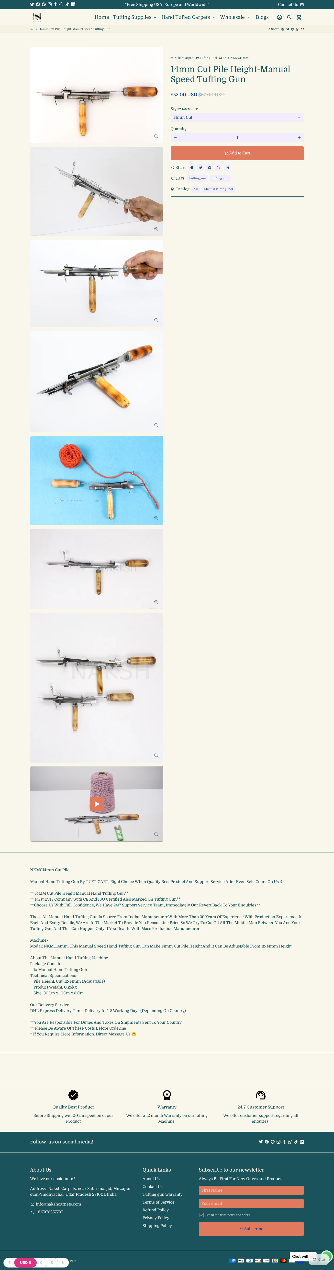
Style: (184, 109)
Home (102, 17)
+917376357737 (47, 1212)
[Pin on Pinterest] (292, 29)
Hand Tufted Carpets (188, 17)
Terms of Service (159, 1202)
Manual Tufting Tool (218, 189)
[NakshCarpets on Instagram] (50, 4)
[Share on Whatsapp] (297, 29)
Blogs (262, 17)
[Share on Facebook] (282, 29)
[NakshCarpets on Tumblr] (55, 4)
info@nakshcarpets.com (56, 1204)
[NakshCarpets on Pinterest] (44, 4)
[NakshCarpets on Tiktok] (67, 4)
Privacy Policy (156, 1218)
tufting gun (220, 178)
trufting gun (197, 178)
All (196, 189)
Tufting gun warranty (162, 1194)
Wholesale (235, 17)
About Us (151, 1179)
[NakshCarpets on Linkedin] (73, 4)
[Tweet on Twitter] (287, 29)
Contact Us (288, 4)
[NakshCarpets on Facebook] (38, 4)
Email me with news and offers (228, 1215)
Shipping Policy (157, 1226)
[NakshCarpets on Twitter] (32, 4)
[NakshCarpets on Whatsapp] (61, 4)
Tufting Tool (206, 58)
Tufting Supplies (135, 17)
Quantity (179, 129)
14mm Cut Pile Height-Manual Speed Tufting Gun (75, 29)
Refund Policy (156, 1210)
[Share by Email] (302, 29)
